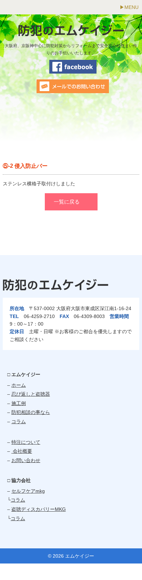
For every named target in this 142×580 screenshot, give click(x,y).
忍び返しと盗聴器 (30, 394)
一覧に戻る (67, 202)
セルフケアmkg (28, 491)
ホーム (18, 385)
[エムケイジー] (71, 33)
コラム (18, 421)
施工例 (18, 403)
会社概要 (21, 451)
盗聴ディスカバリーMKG (38, 509)
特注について (25, 442)
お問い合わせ (25, 460)
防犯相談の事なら (30, 412)
